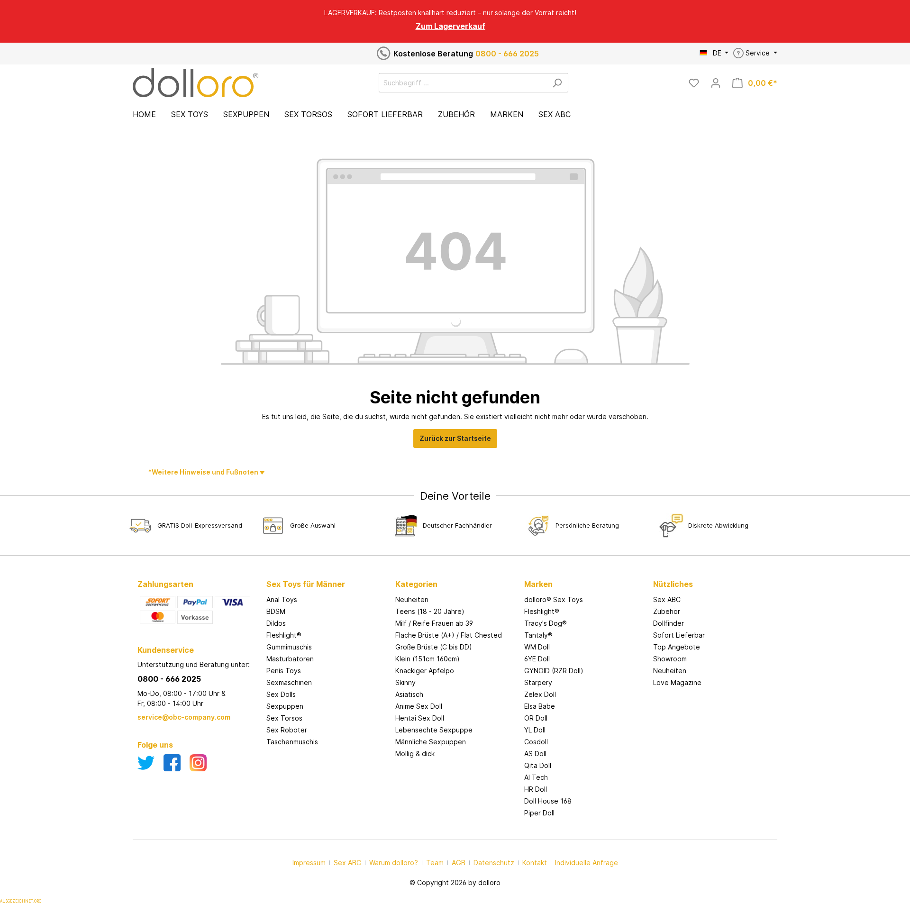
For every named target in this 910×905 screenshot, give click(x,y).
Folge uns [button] (155, 745)
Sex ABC (667, 599)
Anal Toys (281, 599)
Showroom (670, 659)
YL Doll (535, 730)
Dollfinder (668, 623)
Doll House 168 (548, 801)
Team (435, 863)
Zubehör (666, 611)
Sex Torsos (284, 718)
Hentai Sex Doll (419, 718)
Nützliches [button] (673, 584)
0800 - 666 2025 (507, 53)
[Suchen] (557, 82)
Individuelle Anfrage (586, 863)
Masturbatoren (290, 659)
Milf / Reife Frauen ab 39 (434, 623)
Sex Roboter (286, 730)
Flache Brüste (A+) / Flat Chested (448, 635)
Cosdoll (536, 742)
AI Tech (536, 777)
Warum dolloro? (393, 863)
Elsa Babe (539, 706)
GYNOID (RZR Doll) (553, 671)
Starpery (538, 682)
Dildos (276, 623)
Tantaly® (538, 635)
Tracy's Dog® (545, 623)
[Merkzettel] (694, 83)
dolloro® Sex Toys (553, 599)
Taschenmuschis (292, 742)
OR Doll (535, 718)
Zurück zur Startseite (455, 438)
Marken (538, 584)
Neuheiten (411, 599)
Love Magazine (677, 682)
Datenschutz (493, 863)
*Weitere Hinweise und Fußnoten (204, 472)
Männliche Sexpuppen (430, 742)
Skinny (405, 682)
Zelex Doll (540, 694)
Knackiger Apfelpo (424, 671)
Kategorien (416, 584)
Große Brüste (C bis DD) (433, 647)
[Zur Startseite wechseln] (195, 82)
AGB (458, 863)
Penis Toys (283, 671)
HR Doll (535, 789)
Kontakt (534, 863)
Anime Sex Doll (418, 706)
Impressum (309, 863)
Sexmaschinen (289, 682)
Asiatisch (409, 694)
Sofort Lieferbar (679, 635)
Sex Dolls (281, 694)
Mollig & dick (415, 754)
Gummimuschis (289, 647)
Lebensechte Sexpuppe (434, 730)
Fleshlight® (283, 635)
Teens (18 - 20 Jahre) (429, 611)
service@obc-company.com (183, 717)
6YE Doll (537, 659)
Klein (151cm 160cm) (427, 659)
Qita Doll (537, 765)
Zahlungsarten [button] (165, 584)
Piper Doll (539, 813)
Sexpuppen (284, 706)
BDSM (275, 611)
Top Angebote (676, 647)
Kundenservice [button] (165, 650)
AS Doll (535, 754)
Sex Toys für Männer (305, 584)
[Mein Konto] (716, 83)
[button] (326, 575)
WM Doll (537, 647)
